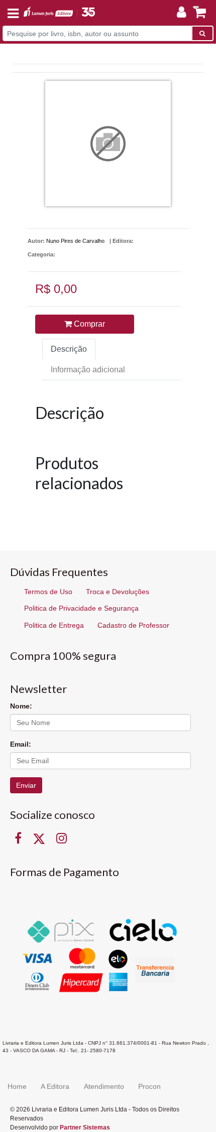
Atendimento (104, 1086)
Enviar (26, 785)
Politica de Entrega (54, 625)
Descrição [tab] (69, 349)
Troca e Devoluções (117, 592)
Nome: (21, 706)
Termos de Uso (48, 592)
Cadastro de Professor (133, 625)
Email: (20, 744)
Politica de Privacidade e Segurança (81, 608)
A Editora (55, 1086)
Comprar (88, 324)
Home (17, 1086)
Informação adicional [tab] (88, 369)
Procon (149, 1086)
